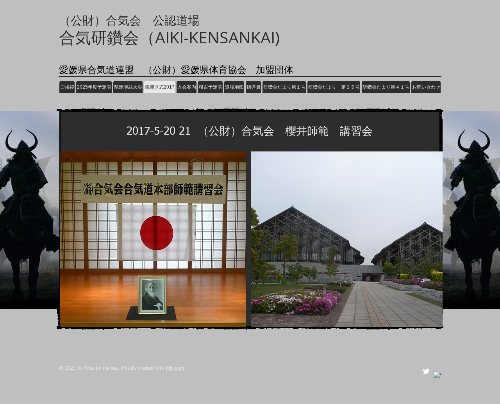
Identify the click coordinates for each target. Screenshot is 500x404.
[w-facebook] (437, 375)
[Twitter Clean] (426, 371)
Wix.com (175, 368)
